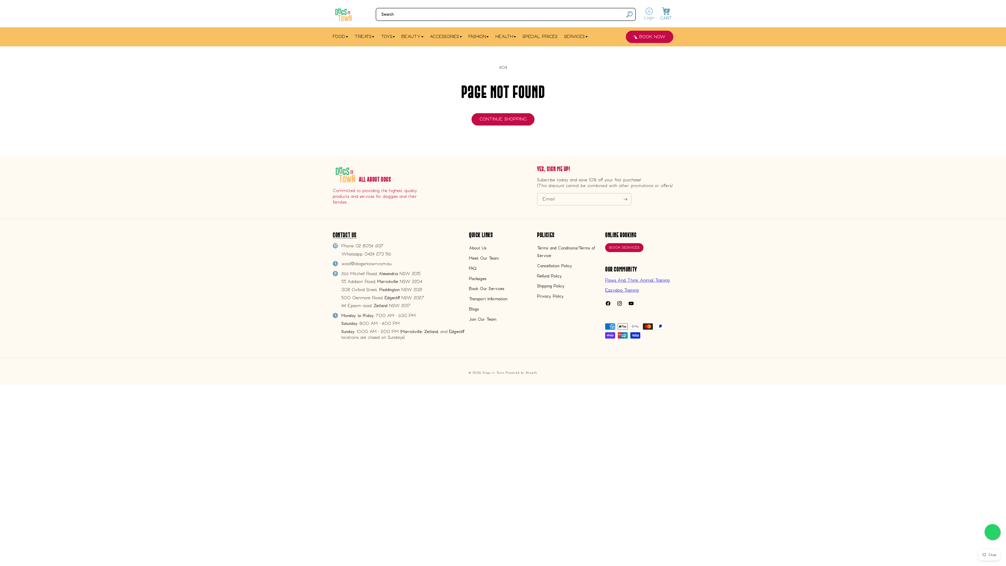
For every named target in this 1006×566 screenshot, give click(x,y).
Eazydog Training (622, 290)
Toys (386, 36)
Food (339, 36)
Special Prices (539, 36)
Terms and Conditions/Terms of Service (566, 251)
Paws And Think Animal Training (637, 280)
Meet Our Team (484, 258)
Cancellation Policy (554, 266)
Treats (362, 36)
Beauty (410, 36)
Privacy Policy (550, 296)
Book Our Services (486, 288)
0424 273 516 (377, 254)
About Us (477, 248)
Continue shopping (503, 119)
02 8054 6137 (370, 246)
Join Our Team (482, 319)
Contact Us (345, 235)
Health (504, 36)
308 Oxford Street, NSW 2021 (381, 289)
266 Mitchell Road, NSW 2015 (380, 273)
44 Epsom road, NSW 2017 (376, 305)
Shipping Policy (551, 286)
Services (574, 36)
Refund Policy (549, 276)
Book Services (624, 247)
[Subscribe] (625, 199)
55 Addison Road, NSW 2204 (381, 281)
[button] (505, 14)
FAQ (473, 268)
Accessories (444, 36)
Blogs (474, 309)
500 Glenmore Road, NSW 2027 (382, 298)
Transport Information (488, 299)
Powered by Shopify (521, 373)
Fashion (477, 36)
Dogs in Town (493, 373)
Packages (477, 278)
